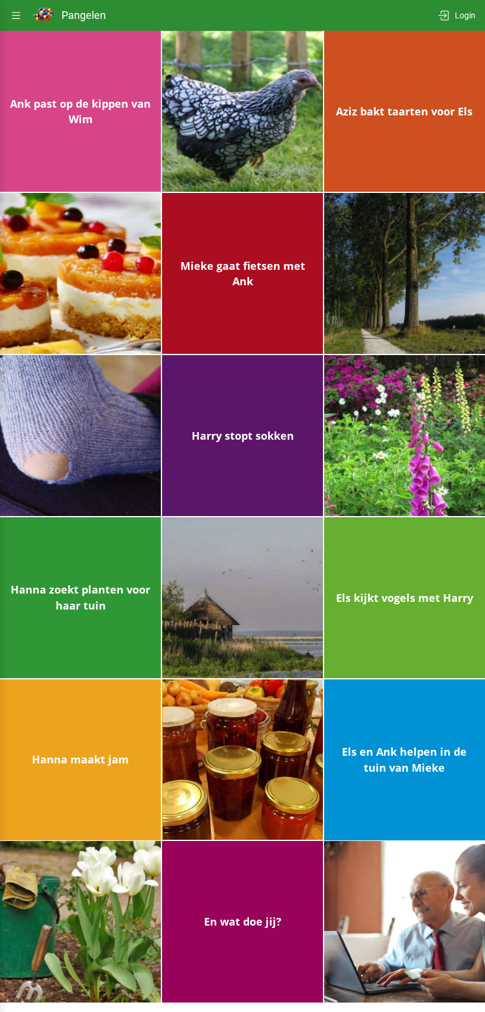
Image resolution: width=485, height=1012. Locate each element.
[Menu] (16, 15)
